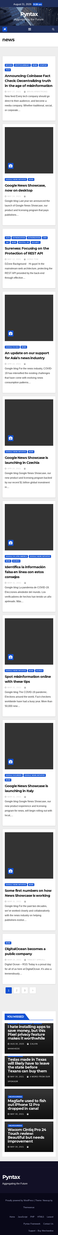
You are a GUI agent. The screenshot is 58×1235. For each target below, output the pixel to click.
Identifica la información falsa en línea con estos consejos (25, 572)
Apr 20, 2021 (14, 469)
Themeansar (28, 1207)
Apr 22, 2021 (14, 364)
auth (8, 238)
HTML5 (40, 1217)
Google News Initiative (16, 179)
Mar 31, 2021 (14, 583)
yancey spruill (36, 960)
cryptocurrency (22, 65)
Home (12, 1217)
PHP (32, 1217)
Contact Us (48, 1224)
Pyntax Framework (32, 1224)
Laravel (50, 1217)
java (45, 238)
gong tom (32, 259)
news (34, 65)
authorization (34, 238)
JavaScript (22, 1217)
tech (8, 70)
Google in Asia (12, 347)
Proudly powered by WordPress (19, 1200)
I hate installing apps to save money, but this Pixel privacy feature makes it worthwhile (29, 1032)
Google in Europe (14, 775)
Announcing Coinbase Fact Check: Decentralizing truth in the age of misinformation (28, 81)
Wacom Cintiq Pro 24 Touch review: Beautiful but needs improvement (27, 1135)
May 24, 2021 (14, 196)
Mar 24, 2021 (14, 960)
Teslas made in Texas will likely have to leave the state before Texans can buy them (28, 1065)
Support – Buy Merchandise (40, 1231)
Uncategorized (15, 1097)
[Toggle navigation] (29, 29)
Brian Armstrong (36, 92)
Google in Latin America (16, 556)
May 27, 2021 (14, 92)
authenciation (19, 238)
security (36, 242)
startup (43, 65)
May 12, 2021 (14, 259)
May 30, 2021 (17, 1077)
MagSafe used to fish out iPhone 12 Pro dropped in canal (27, 1104)
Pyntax (29, 14)
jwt (7, 242)
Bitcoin (9, 65)
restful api (24, 242)
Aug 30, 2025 (17, 1044)
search (16, 561)
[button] (53, 29)
